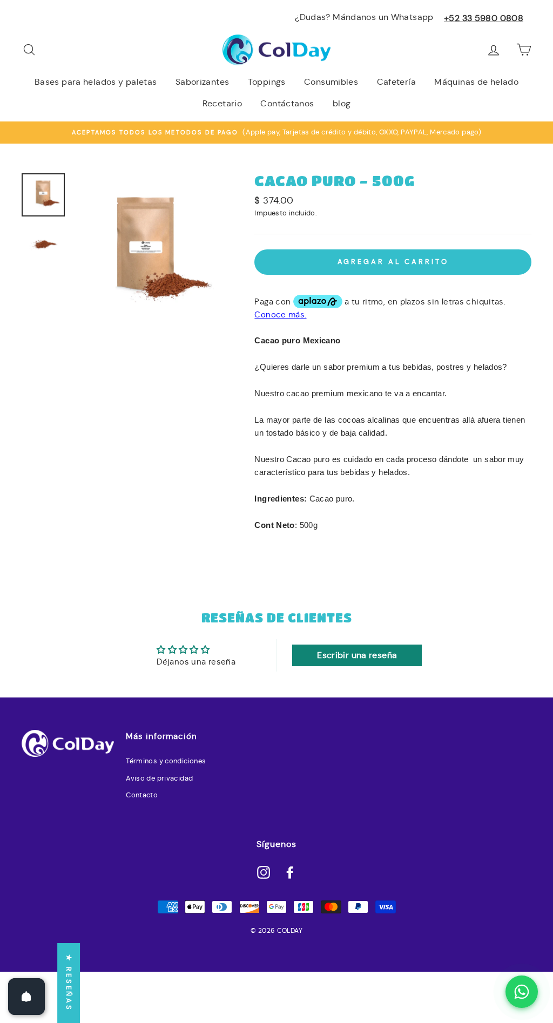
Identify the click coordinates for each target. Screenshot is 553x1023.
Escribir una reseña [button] (357, 655)
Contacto (142, 795)
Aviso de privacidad (159, 778)
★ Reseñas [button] (68, 983)
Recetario (222, 103)
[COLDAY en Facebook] (290, 872)
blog (342, 103)
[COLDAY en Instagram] (263, 872)
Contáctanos (287, 103)
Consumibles (331, 82)
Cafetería (396, 82)
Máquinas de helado (476, 82)
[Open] (26, 996)
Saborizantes (203, 82)
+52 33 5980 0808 (483, 18)
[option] (276, 132)
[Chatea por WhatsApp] (521, 991)
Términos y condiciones (166, 761)
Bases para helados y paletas (96, 82)
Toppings (267, 82)
